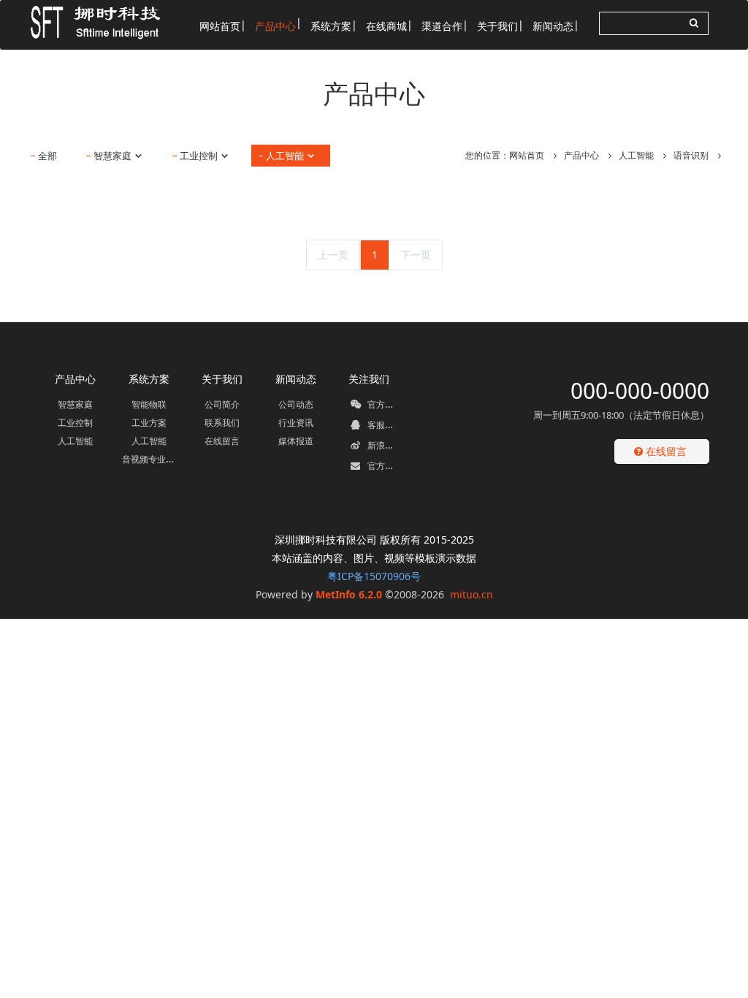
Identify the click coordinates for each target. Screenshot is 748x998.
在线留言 (222, 441)
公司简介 (222, 404)
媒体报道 (295, 441)
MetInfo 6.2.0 (349, 594)
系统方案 (149, 379)
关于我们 (222, 379)
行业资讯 (295, 422)
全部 (47, 155)
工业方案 (149, 422)
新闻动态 (295, 379)
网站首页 (526, 155)
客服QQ (381, 425)
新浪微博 (383, 445)
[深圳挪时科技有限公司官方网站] (90, 22)
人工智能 (286, 155)
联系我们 (222, 422)
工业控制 (200, 155)
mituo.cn (471, 594)
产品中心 (581, 155)
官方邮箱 (383, 466)
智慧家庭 (114, 155)
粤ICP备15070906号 (374, 576)
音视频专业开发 (152, 459)
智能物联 (149, 404)
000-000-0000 (639, 390)
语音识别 (691, 155)
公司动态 (295, 404)
